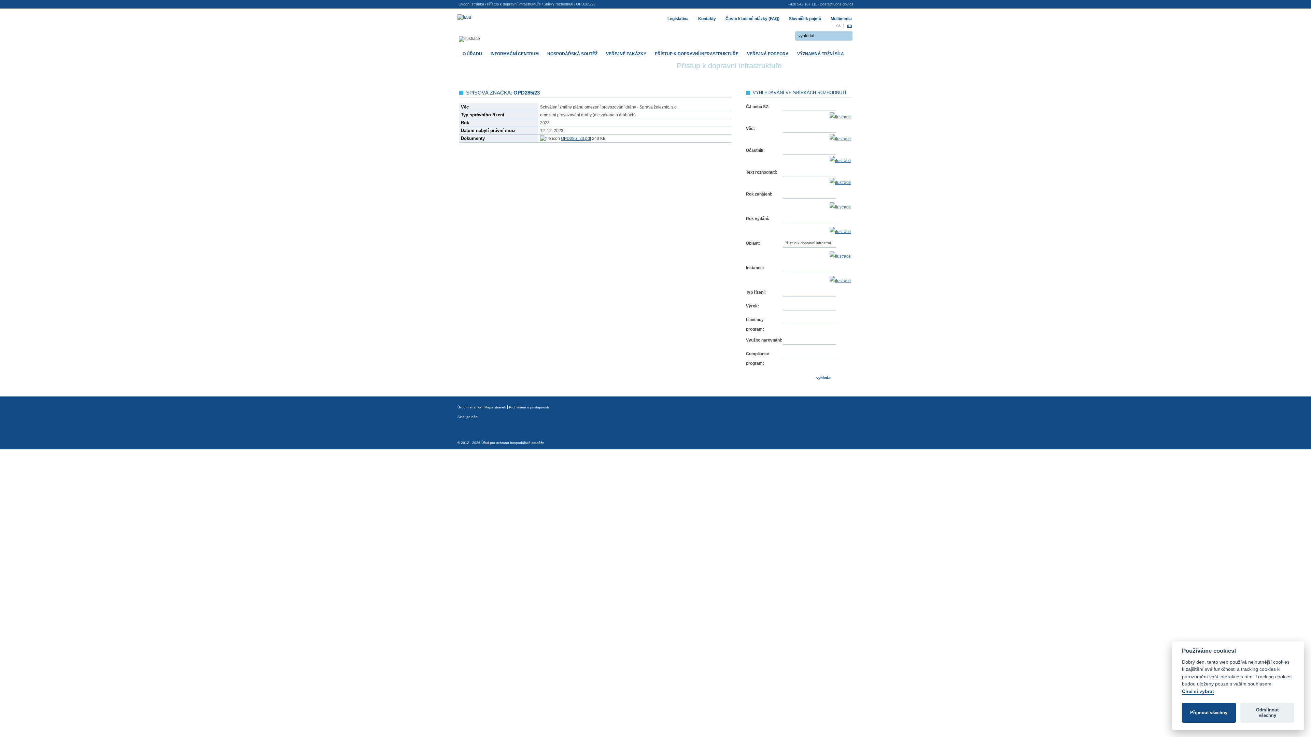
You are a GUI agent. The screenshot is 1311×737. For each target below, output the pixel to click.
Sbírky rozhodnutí (558, 4)
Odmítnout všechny (1267, 712)
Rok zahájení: (759, 194)
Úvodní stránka (471, 4)
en (849, 25)
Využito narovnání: (764, 340)
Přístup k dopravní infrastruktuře (514, 4)
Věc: (750, 128)
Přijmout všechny (1208, 712)
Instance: (755, 267)
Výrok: (752, 306)
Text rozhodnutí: (761, 172)
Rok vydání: (757, 218)
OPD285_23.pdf (576, 138)
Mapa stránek (495, 407)
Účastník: (755, 150)
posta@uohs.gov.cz (837, 4)
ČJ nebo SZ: (758, 106)
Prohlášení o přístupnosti (529, 407)
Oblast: (753, 243)
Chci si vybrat (1198, 691)
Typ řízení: (756, 292)
